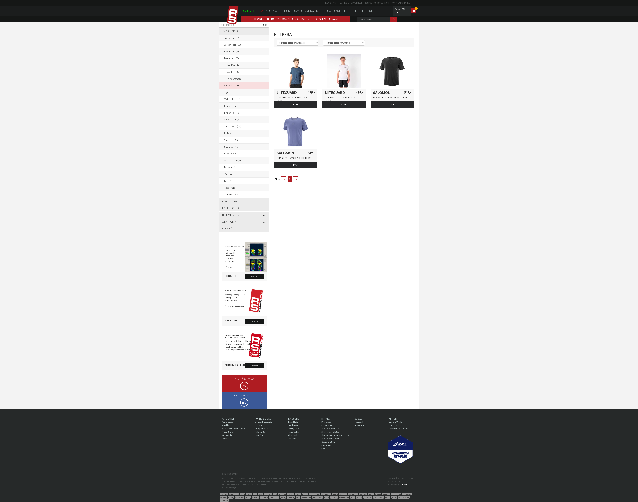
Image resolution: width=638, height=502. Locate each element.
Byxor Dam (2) (231, 51)
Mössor (371, 494)
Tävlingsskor (312, 10)
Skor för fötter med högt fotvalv (335, 435)
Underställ (368, 497)
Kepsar (305, 494)
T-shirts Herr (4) (234, 85)
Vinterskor (224, 500)
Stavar (283, 497)
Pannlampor (396, 494)
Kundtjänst (331, 3)
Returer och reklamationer (234, 428)
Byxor (260, 494)
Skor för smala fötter (330, 432)
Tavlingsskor (306, 497)
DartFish (259, 435)
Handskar (282, 494)
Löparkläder (273, 10)
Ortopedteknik (382, 3)
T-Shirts (359, 497)
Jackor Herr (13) (232, 44)
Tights (326, 497)
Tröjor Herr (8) (231, 71)
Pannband (386, 494)
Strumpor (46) (231, 146)
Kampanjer (249, 10)
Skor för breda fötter (330, 428)
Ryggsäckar (239, 497)
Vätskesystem (403, 497)
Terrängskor (332, 10)
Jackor (298, 494)
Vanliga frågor (228, 435)
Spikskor (255, 497)
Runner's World (395, 422)
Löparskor (362, 494)
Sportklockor (274, 497)
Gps (275, 494)
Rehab (230, 497)
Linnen (335, 494)
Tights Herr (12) (232, 99)
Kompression (314, 494)
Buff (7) (228, 180)
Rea (261, 10)
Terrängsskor (317, 497)
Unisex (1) (229, 133)
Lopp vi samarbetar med (398, 428)
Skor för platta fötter (330, 438)
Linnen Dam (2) (232, 105)
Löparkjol (342, 494)
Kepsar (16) (230, 187)
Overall (378, 494)
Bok (254, 494)
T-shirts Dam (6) (232, 78)
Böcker (249, 494)
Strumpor (290, 497)
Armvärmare (234, 494)
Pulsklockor (407, 494)
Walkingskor (378, 497)
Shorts (247, 497)
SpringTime (393, 425)
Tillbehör (366, 10)
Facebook (359, 422)
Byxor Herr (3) (231, 58)
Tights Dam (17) (232, 92)
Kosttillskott (326, 494)
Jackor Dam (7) (231, 37)
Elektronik (350, 10)
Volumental (260, 432)
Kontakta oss (227, 422)
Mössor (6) (229, 167)
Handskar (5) (230, 153)
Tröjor (353, 497)
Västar (394, 497)
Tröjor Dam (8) (231, 65)
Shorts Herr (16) (232, 126)
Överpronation (328, 442)
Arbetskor (224, 494)
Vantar (387, 497)
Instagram (359, 425)
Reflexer (223, 497)
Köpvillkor (226, 425)
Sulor (298, 497)
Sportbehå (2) (231, 140)
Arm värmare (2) (232, 160)
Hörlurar (291, 494)
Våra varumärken (401, 3)
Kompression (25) (233, 194)
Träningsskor (293, 10)
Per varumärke (328, 425)
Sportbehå (264, 497)
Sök (265, 24)
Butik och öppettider (351, 3)
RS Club (368, 3)
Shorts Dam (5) (232, 119)
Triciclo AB (403, 484)
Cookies (225, 438)
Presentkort (227, 432)
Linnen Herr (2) (232, 112)
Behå (243, 494)
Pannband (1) (230, 174)
